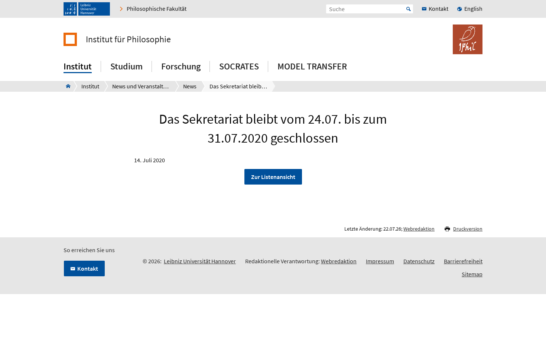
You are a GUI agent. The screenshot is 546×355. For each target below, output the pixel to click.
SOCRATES (239, 66)
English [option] (473, 8)
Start (408, 8)
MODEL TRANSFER (312, 66)
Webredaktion (419, 228)
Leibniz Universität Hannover (200, 261)
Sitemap (472, 274)
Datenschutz (419, 261)
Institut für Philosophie (128, 39)
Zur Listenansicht (273, 176)
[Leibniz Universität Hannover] (87, 9)
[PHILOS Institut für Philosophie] (66, 86)
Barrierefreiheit (463, 261)
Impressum (380, 261)
